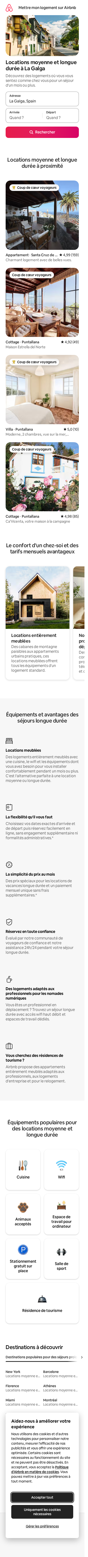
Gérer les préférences (42, 1526)
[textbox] (23, 117)
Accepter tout (42, 1497)
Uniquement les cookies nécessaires (42, 1512)
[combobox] (42, 101)
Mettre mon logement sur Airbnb (47, 7)
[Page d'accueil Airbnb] (9, 7)
